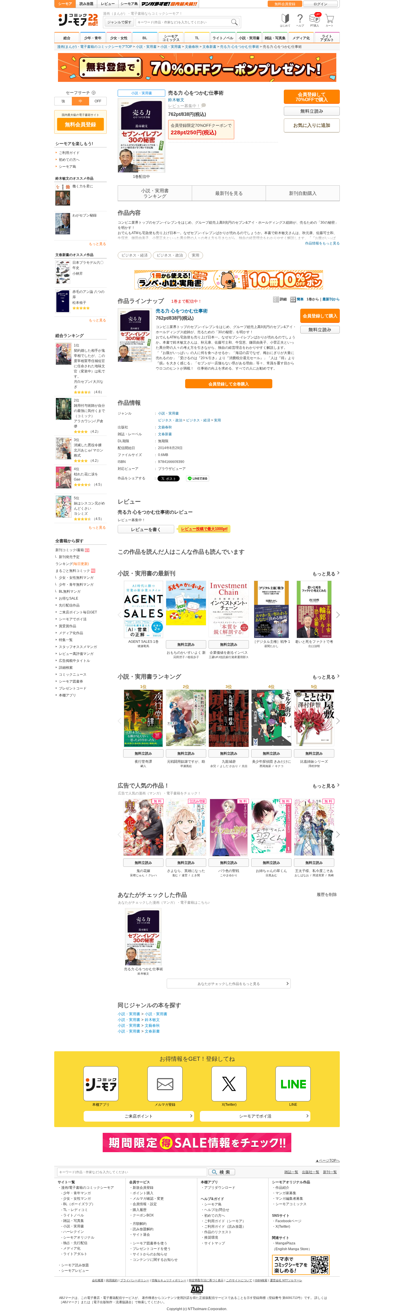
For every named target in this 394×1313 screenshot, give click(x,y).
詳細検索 (66, 668)
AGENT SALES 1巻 (143, 642)
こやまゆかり (228, 875)
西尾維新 (265, 766)
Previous (121, 614)
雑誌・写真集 (275, 38)
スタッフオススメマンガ (78, 647)
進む (175, 875)
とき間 (195, 875)
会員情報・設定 (145, 1204)
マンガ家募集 (285, 1193)
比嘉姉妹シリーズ (314, 762)
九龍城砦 (229, 762)
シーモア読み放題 (75, 1265)
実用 (195, 255)
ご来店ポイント (139, 1116)
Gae (77, 479)
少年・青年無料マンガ (76, 585)
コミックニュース (73, 674)
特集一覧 (66, 640)
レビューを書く (146, 529)
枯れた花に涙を (86, 474)
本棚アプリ (67, 695)
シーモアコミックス (171, 38)
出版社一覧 (310, 1172)
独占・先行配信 (75, 1243)
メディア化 (301, 38)
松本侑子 (79, 303)
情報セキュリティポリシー (169, 1280)
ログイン (320, 4)
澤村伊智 (314, 766)
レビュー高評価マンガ (76, 654)
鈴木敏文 (176, 99)
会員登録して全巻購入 (229, 384)
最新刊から (331, 299)
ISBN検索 (261, 1280)
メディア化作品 (71, 633)
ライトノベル (223, 38)
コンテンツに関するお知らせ (155, 1260)
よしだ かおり (229, 766)
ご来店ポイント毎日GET (78, 612)
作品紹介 (282, 1188)
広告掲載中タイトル (74, 661)
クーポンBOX (143, 1215)
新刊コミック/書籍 (69, 550)
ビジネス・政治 (170, 255)
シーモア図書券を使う (150, 1243)
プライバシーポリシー (134, 1280)
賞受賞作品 (67, 626)
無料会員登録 (285, 4)
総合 (66, 38)
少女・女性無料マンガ (76, 578)
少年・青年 (93, 38)
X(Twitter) (282, 1227)
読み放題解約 (143, 1229)
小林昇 (77, 274)
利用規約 (112, 1280)
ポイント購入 (143, 1193)
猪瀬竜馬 (143, 646)
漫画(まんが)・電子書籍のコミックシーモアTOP (94, 47)
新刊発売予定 (69, 557)
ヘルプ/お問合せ (216, 1210)
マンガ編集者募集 (289, 1199)
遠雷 (184, 875)
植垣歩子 (193, 657)
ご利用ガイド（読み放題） (225, 1227)
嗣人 (143, 766)
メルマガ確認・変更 (148, 1199)
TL (197, 38)
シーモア (65, 4)
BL (144, 38)
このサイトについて (239, 1280)
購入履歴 (140, 1210)
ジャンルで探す (119, 22)
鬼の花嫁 (143, 871)
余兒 (213, 766)
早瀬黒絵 (186, 766)
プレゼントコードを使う (152, 1249)
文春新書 (209, 47)
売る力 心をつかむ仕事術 (239, 47)
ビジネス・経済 (134, 255)
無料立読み (186, 645)
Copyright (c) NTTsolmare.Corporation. (197, 1309)
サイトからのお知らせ (150, 1254)
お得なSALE (68, 598)
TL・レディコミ (75, 1210)
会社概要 (98, 1280)
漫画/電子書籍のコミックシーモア (87, 1188)
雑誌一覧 (291, 1172)
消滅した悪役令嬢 (88, 445)
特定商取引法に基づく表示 (206, 1280)
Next (335, 615)
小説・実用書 (249, 38)
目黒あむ (271, 875)
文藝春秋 (192, 47)
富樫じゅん (137, 875)
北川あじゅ (82, 450)
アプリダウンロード (219, 1188)
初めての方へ (69, 160)
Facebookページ (288, 1221)
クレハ (152, 875)
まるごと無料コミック (72, 571)
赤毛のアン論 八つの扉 (88, 294)
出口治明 (314, 646)
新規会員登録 (143, 1188)
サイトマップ (214, 1243)
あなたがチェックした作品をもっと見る (229, 984)
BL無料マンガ (69, 591)
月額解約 (140, 1224)
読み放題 (86, 4)
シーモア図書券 (71, 681)
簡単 (300, 299)
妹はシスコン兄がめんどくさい (89, 505)
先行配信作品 (69, 605)
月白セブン (82, 382)
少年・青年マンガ (77, 1193)
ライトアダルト (327, 38)
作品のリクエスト (218, 1232)
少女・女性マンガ (77, 1199)
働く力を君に (82, 186)
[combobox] (187, 22)
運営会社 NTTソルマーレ (286, 1280)
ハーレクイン (73, 1232)
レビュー (108, 4)
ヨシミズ (81, 514)
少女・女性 (118, 38)
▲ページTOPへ (328, 1160)
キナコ (279, 766)
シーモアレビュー (75, 1271)
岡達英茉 (318, 875)
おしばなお (301, 875)
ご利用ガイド (69, 153)
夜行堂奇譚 (143, 762)
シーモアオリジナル (78, 1237)
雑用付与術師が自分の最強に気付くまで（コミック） (89, 411)
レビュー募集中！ (184, 105)
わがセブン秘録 (84, 215)
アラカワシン (84, 421)
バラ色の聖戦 (228, 871)
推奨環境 (211, 1237)
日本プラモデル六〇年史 (88, 265)
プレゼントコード (73, 688)
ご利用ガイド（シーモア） (225, 1221)
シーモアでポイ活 (73, 619)
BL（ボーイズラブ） (79, 1204)
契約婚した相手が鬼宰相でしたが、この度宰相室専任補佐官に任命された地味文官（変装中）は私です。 (89, 363)
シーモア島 (129, 4)
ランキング (72, 564)
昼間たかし (271, 646)
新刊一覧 (330, 1172)
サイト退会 (141, 1235)
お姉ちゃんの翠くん (271, 871)
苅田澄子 (179, 657)
